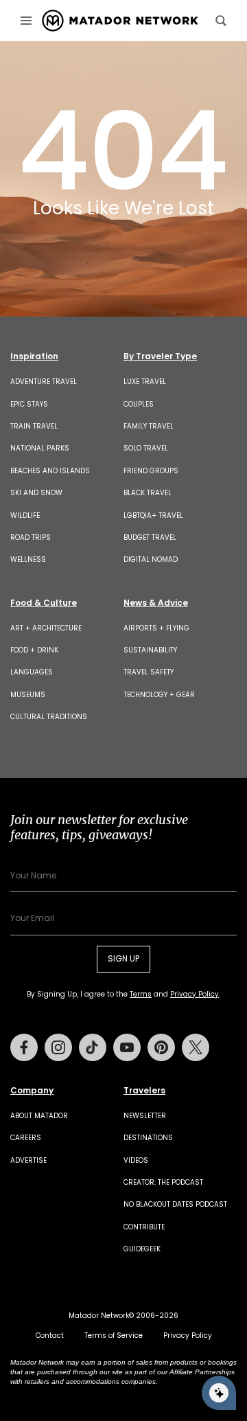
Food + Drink (34, 650)
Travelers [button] (144, 1090)
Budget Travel (150, 537)
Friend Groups (151, 471)
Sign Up (123, 958)
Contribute (144, 1227)
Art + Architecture (46, 628)
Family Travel (149, 426)
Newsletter (145, 1116)
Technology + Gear (159, 695)
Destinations (148, 1138)
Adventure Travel (43, 381)
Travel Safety (149, 672)
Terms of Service (113, 1335)
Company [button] (32, 1090)
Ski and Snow (36, 493)
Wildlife (25, 515)
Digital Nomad (151, 559)
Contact (50, 1335)
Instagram (58, 1047)
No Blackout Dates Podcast (175, 1204)
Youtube (127, 1047)
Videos (136, 1160)
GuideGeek (142, 1249)
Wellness (28, 559)
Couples (139, 404)
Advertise (28, 1160)
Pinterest (161, 1047)
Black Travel (148, 493)
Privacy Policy (194, 994)
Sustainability (150, 650)
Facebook (24, 1047)
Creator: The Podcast (163, 1182)
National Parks (39, 448)
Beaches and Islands (50, 471)
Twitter (195, 1047)
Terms (141, 994)
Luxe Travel (145, 381)
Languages (31, 672)
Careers (25, 1138)
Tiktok (92, 1047)
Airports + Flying (156, 628)
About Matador (39, 1116)
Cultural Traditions (48, 717)
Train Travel (34, 426)
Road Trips (30, 537)
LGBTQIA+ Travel (153, 515)
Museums (27, 695)
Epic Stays (29, 404)
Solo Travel (146, 448)
